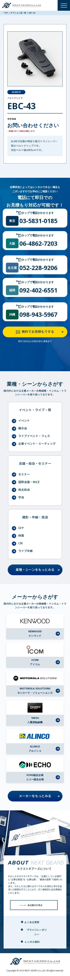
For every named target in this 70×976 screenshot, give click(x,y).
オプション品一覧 (18, 13)
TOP (6, 13)
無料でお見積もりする (38, 332)
